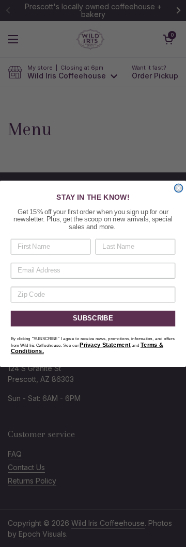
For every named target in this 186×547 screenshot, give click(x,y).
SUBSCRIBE (93, 318)
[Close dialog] (179, 188)
